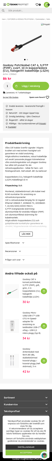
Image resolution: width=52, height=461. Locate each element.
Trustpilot (12, 127)
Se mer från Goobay (10, 97)
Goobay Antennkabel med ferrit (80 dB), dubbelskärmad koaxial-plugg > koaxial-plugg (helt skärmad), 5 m (31, 358)
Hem (4, 19)
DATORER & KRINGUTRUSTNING (21, 19)
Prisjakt (42, 123)
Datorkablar (40, 19)
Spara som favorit (37, 97)
